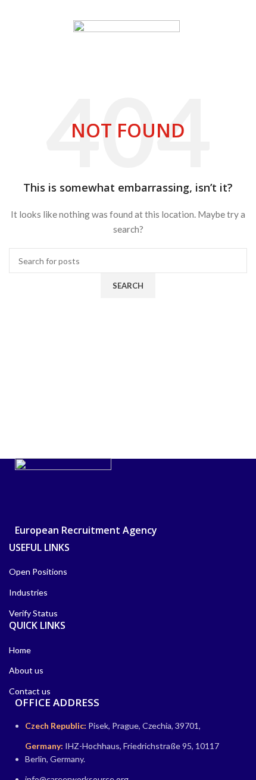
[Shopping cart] (244, 34)
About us (26, 670)
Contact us (30, 691)
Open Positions (38, 571)
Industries (28, 592)
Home (20, 650)
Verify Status (33, 613)
